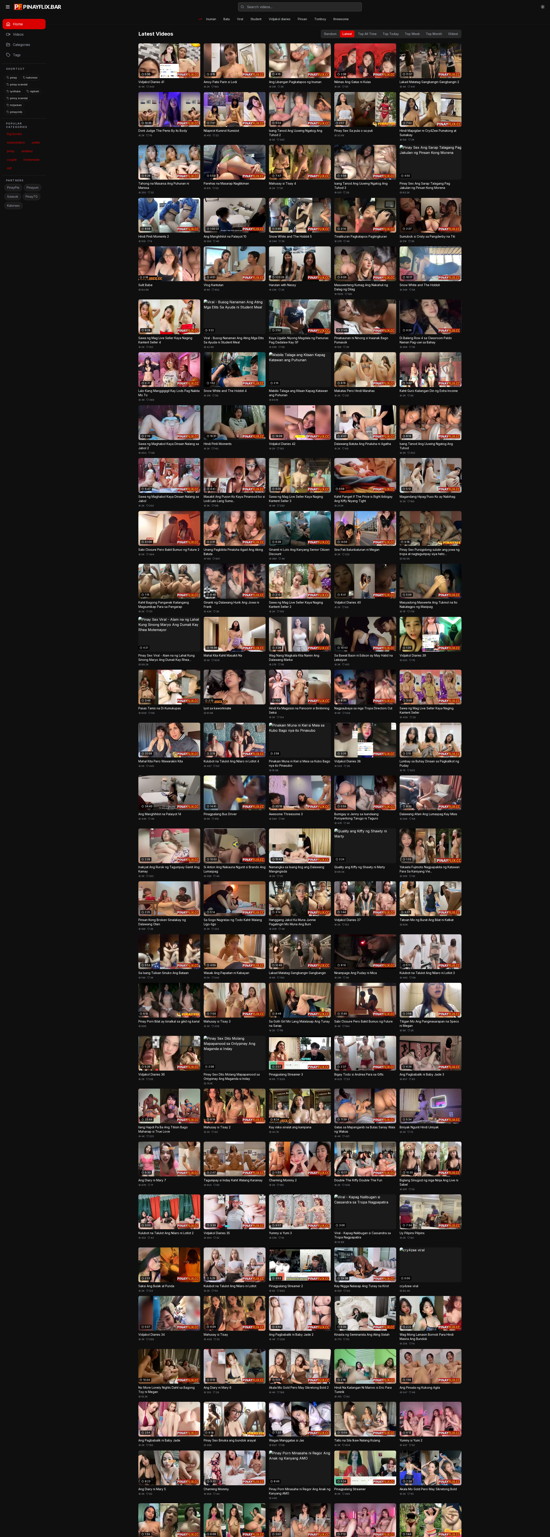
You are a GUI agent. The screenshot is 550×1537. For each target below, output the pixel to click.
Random (330, 34)
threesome (341, 19)
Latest (347, 34)
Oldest (453, 34)
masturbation (16, 142)
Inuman (211, 19)
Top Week (412, 34)
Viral (240, 19)
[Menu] (7, 7)
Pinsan (302, 19)
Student (256, 19)
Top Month (434, 34)
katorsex (32, 77)
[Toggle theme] (543, 7)
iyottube (15, 91)
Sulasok (12, 196)
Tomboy (320, 19)
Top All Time (367, 34)
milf (9, 168)
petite (36, 142)
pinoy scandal (19, 98)
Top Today (391, 34)
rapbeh (34, 91)
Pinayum (32, 187)
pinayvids (16, 112)
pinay (13, 77)
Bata (226, 19)
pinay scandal (19, 84)
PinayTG (32, 196)
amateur (27, 151)
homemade (32, 159)
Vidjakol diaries (279, 19)
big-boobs (14, 134)
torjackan (16, 105)
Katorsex (13, 205)
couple (12, 159)
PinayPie (13, 187)
